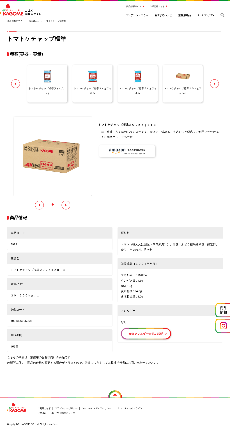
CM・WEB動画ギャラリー (64, 413)
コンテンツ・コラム (137, 15)
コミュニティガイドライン (128, 408)
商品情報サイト (133, 6)
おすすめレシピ (163, 15)
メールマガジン (205, 15)
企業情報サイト (157, 6)
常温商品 (33, 20)
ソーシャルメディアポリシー (96, 408)
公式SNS (41, 413)
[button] (15, 83)
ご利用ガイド (44, 408)
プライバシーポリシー (66, 408)
